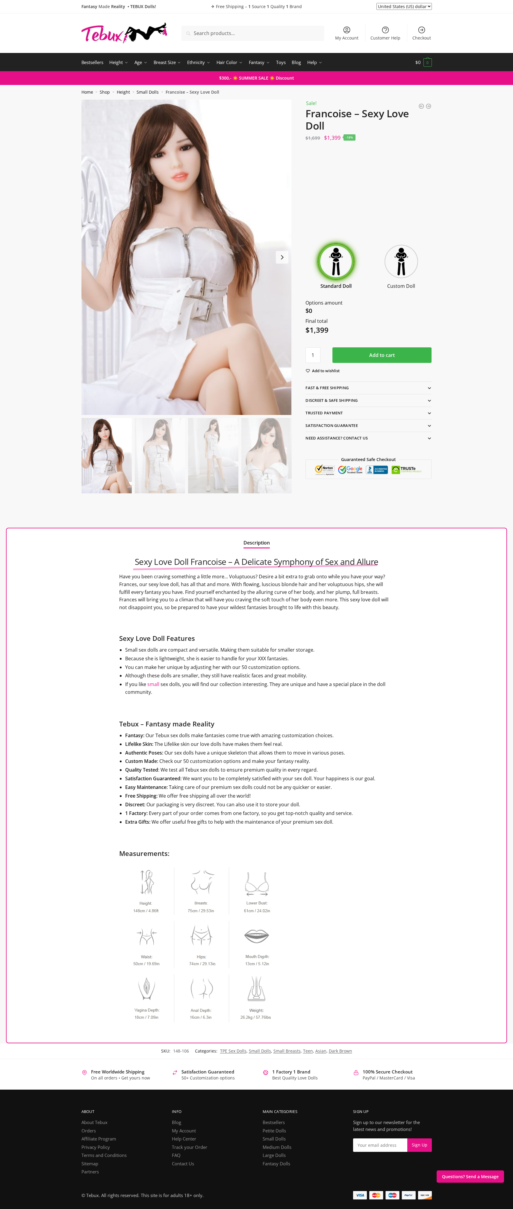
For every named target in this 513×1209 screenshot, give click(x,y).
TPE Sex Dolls (233, 1051)
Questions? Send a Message (470, 1176)
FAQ (176, 1155)
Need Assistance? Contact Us (336, 438)
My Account (346, 38)
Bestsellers (274, 1122)
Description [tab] (256, 542)
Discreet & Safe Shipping (331, 400)
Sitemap (89, 1164)
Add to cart (382, 355)
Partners (90, 1172)
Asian (320, 1051)
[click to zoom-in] (186, 257)
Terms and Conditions (104, 1155)
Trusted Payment (324, 413)
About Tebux (94, 1122)
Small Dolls (148, 92)
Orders (88, 1131)
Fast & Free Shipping (327, 387)
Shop (105, 92)
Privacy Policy (95, 1147)
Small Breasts (287, 1051)
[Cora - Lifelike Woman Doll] (429, 106)
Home (87, 92)
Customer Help (385, 38)
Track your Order (189, 1147)
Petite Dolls (274, 1131)
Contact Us (183, 1164)
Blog (176, 1122)
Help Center (184, 1139)
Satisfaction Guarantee (331, 425)
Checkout (421, 38)
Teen (308, 1051)
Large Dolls (274, 1155)
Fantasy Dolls (276, 1164)
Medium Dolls (277, 1147)
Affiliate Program (98, 1139)
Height (123, 92)
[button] (282, 257)
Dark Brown (340, 1051)
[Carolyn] (421, 106)
